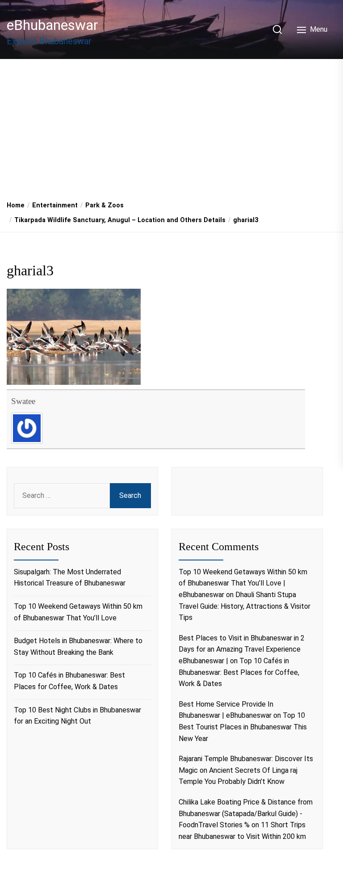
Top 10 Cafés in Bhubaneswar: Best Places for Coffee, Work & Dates (69, 681)
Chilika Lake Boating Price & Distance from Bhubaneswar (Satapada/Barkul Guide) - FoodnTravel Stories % (246, 813)
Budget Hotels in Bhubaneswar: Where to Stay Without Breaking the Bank (78, 646)
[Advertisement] (171, 126)
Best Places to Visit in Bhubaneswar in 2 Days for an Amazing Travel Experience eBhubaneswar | (242, 649)
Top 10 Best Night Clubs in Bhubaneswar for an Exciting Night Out (77, 716)
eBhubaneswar (52, 25)
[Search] (277, 29)
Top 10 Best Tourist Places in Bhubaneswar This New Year (243, 726)
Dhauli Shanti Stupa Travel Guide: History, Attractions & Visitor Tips (244, 606)
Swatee (23, 401)
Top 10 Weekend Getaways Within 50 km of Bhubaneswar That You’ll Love (78, 612)
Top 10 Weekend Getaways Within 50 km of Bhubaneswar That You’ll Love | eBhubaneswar (243, 583)
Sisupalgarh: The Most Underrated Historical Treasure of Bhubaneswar (69, 578)
